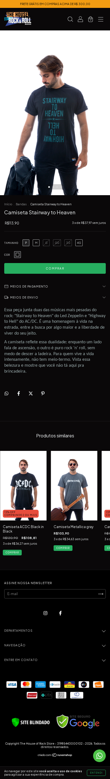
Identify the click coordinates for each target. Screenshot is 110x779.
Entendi (96, 772)
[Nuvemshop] (55, 756)
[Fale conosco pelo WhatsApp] (99, 755)
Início (8, 204)
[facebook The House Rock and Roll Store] (60, 613)
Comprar (12, 552)
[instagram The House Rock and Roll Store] (45, 613)
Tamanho (11, 243)
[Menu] (101, 20)
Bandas (21, 204)
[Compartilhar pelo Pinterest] (43, 393)
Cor (7, 254)
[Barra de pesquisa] (70, 20)
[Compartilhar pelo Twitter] (31, 393)
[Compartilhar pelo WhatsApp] (6, 393)
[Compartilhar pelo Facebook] (18, 393)
